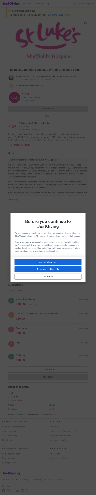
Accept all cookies (48, 262)
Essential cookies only (48, 269)
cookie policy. (52, 251)
